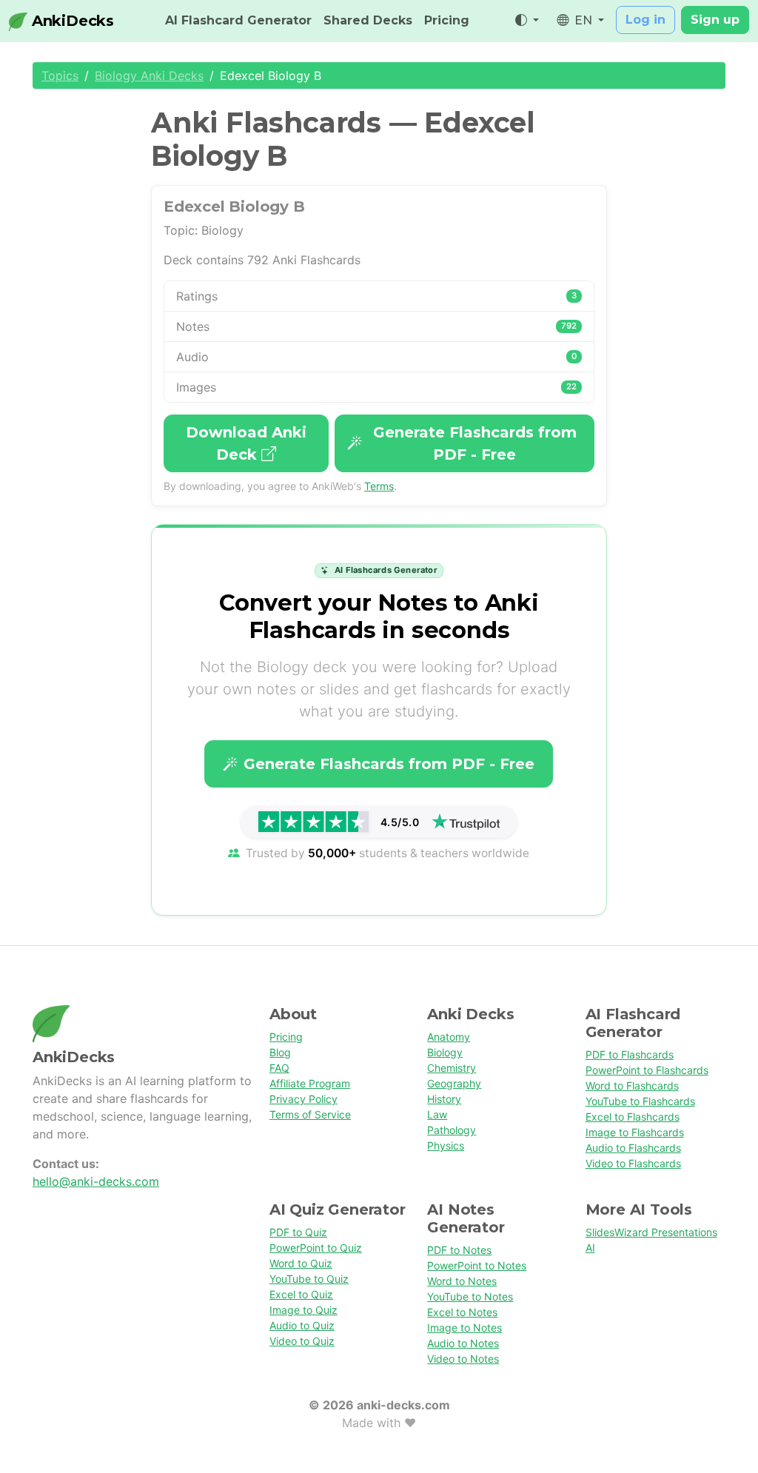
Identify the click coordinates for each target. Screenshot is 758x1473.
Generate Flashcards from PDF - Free (475, 443)
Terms (379, 486)
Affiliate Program (309, 1083)
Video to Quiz (302, 1341)
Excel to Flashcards (633, 1116)
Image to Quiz (303, 1309)
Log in (645, 20)
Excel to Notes (462, 1312)
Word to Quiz (300, 1263)
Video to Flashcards (633, 1163)
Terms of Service (310, 1114)
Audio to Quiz (302, 1325)
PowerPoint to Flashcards (647, 1070)
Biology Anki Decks (149, 75)
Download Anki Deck (246, 443)
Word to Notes (462, 1281)
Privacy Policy (303, 1099)
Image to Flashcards (635, 1132)
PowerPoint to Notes (476, 1265)
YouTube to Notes (470, 1296)
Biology (445, 1052)
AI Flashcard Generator (238, 20)
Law (437, 1114)
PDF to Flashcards (630, 1054)
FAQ (279, 1067)
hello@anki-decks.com (96, 1181)
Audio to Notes (463, 1343)
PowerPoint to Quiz (315, 1247)
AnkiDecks (70, 21)
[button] (527, 21)
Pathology (451, 1130)
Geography (454, 1083)
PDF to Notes (459, 1250)
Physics (445, 1145)
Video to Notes (463, 1358)
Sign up (715, 20)
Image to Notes (464, 1327)
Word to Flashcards (632, 1085)
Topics (59, 75)
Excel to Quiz (301, 1294)
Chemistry (451, 1067)
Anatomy (448, 1036)
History (444, 1099)
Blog (280, 1052)
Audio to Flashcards (633, 1147)
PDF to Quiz (298, 1232)
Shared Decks (367, 20)
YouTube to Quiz (309, 1278)
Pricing (446, 20)
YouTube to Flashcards (640, 1101)
